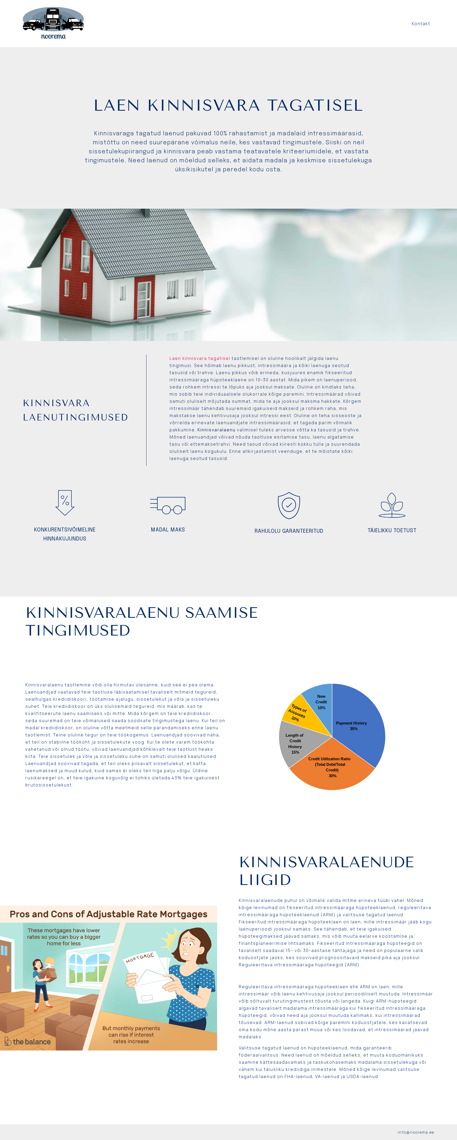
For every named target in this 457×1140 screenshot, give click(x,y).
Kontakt (421, 23)
